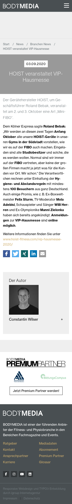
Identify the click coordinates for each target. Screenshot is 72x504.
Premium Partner (51, 456)
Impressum (10, 498)
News (20, 44)
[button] (6, 253)
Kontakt (9, 450)
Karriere (9, 462)
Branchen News (41, 44)
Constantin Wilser (23, 319)
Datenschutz (32, 498)
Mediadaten (48, 443)
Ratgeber (10, 443)
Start (6, 44)
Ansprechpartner (15, 456)
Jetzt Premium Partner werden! (36, 391)
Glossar (45, 462)
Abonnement (48, 450)
